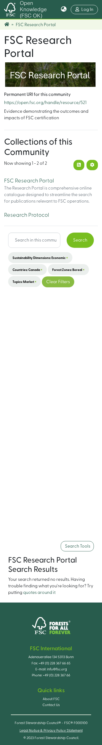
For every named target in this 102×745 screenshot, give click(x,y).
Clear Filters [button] (58, 282)
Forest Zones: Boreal (68, 269)
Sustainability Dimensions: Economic (40, 257)
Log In (89, 9)
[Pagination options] (92, 165)
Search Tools (77, 546)
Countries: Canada (27, 269)
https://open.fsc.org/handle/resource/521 (45, 102)
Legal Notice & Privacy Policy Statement (51, 730)
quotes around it (39, 592)
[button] (64, 9)
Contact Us (51, 705)
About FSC (51, 699)
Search (80, 240)
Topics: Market (24, 281)
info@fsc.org (57, 669)
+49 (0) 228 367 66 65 (54, 663)
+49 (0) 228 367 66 (56, 675)
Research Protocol (26, 215)
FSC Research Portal (29, 181)
